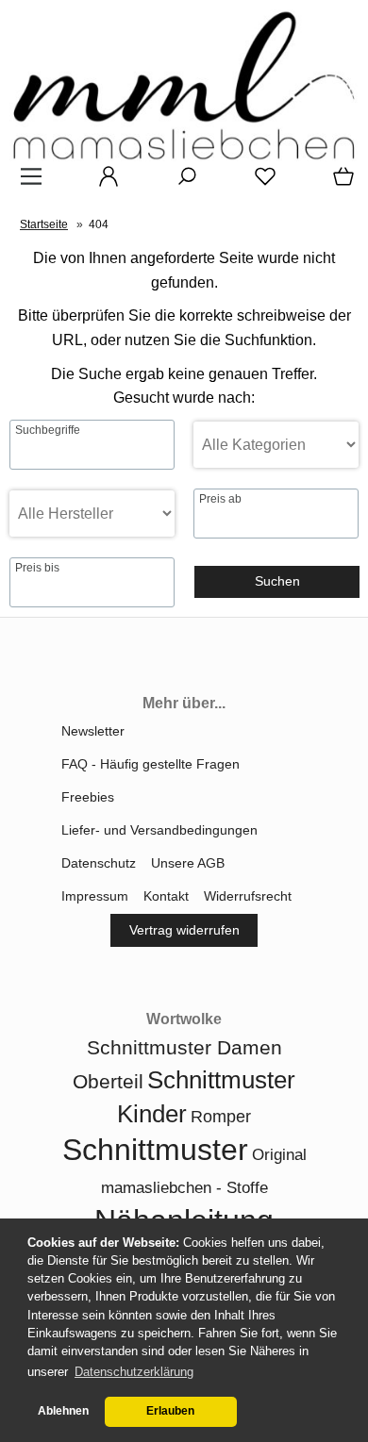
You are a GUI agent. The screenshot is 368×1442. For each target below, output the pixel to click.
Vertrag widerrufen (184, 929)
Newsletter (93, 730)
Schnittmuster (155, 1150)
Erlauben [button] (170, 1411)
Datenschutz (98, 862)
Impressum (94, 895)
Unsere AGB (188, 862)
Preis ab (220, 499)
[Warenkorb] (340, 183)
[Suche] (181, 183)
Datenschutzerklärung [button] (134, 1372)
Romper (221, 1116)
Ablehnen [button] (63, 1411)
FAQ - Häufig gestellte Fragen (150, 763)
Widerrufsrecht (248, 895)
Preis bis (37, 567)
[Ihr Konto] (103, 183)
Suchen (277, 580)
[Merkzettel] (259, 183)
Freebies (87, 796)
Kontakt (166, 895)
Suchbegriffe (47, 430)
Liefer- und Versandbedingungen (159, 829)
